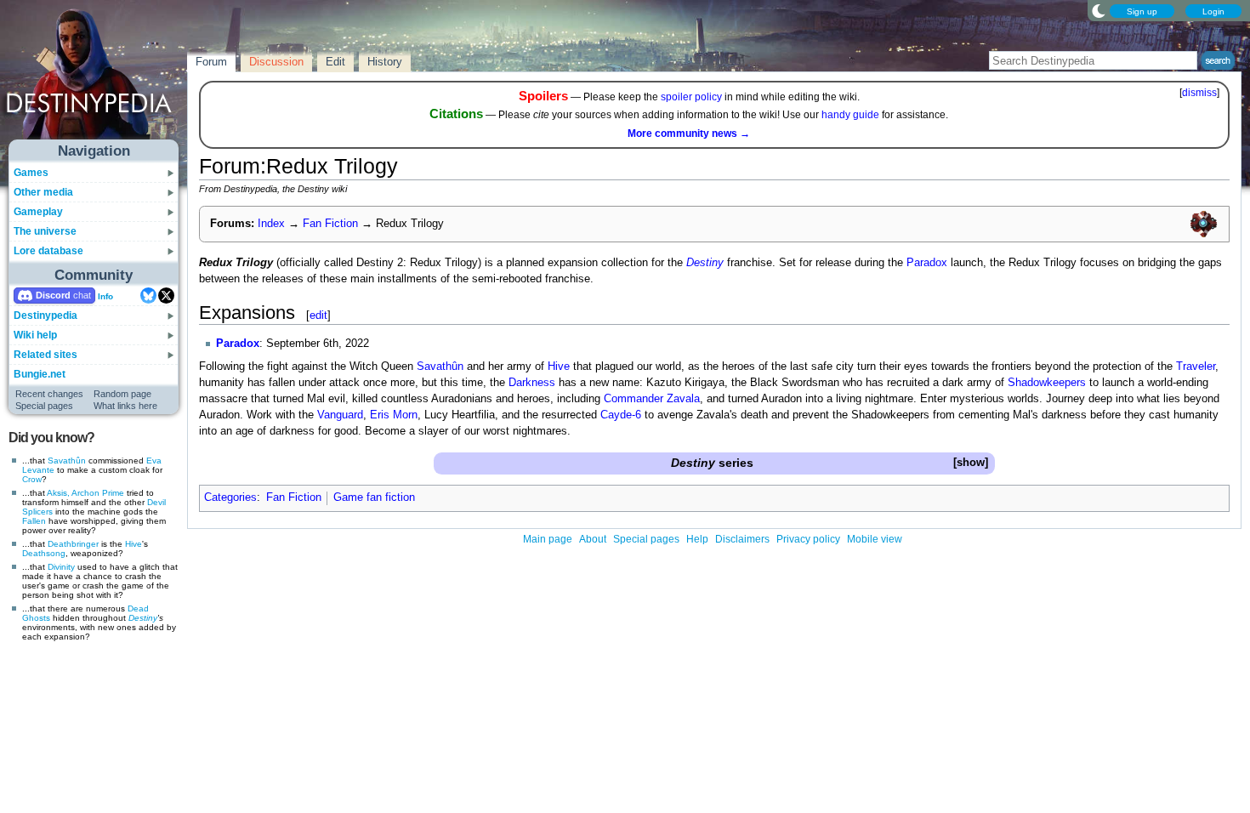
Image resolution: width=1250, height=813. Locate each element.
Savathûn (67, 460)
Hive (133, 544)
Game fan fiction (374, 497)
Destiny (142, 618)
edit (318, 315)
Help (697, 539)
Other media (43, 192)
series (712, 462)
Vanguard (340, 415)
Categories (230, 497)
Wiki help (35, 335)
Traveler (1195, 366)
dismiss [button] (1199, 93)
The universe (45, 231)
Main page (547, 539)
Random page (122, 394)
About (592, 539)
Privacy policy (808, 539)
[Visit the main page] (94, 78)
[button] (970, 463)
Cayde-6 (620, 415)
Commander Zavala (652, 399)
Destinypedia (45, 315)
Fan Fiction (330, 224)
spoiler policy (691, 97)
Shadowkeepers (1047, 383)
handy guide (850, 115)
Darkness (532, 383)
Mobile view (874, 539)
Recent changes (49, 394)
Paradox (926, 263)
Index (271, 224)
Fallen (34, 521)
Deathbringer (73, 544)
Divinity (61, 566)
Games (31, 173)
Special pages (44, 406)
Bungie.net (39, 374)
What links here (125, 406)
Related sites (45, 355)
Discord (53, 295)
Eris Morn (394, 415)
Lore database (48, 251)
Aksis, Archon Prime (85, 492)
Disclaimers (742, 539)
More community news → (689, 133)
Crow (32, 479)
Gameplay (38, 212)
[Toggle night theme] (1098, 10)
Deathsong (43, 553)
